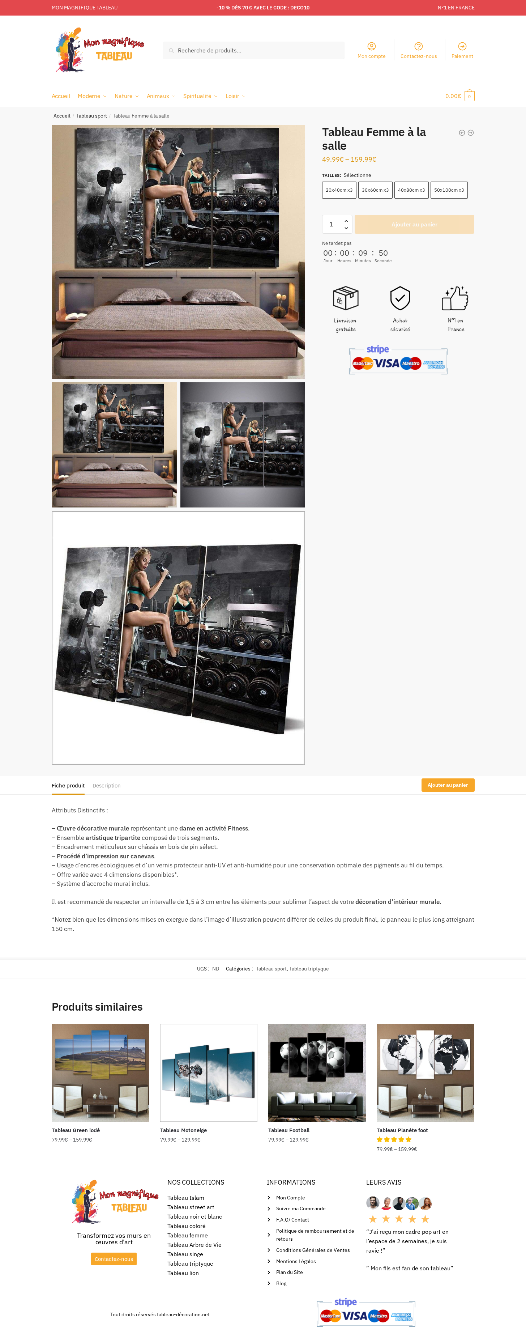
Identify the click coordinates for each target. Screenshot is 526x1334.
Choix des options (100, 1163)
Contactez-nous (419, 56)
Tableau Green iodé (76, 1130)
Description (107, 785)
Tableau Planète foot (402, 1130)
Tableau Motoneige (183, 1130)
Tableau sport (91, 115)
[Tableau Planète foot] (425, 1073)
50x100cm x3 (449, 190)
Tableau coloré (186, 1225)
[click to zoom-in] (178, 252)
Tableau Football (288, 1130)
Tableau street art (190, 1207)
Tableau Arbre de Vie (194, 1244)
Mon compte (372, 56)
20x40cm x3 (339, 190)
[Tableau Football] (317, 1073)
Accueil (62, 115)
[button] (395, 1139)
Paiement (462, 56)
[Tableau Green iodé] (100, 1073)
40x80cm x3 (411, 190)
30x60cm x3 (375, 190)
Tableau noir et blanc (194, 1216)
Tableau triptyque (309, 968)
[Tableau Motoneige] (209, 1073)
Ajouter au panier (414, 224)
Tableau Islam (185, 1197)
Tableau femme (187, 1235)
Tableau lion (183, 1272)
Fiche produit (68, 785)
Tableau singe (185, 1254)
